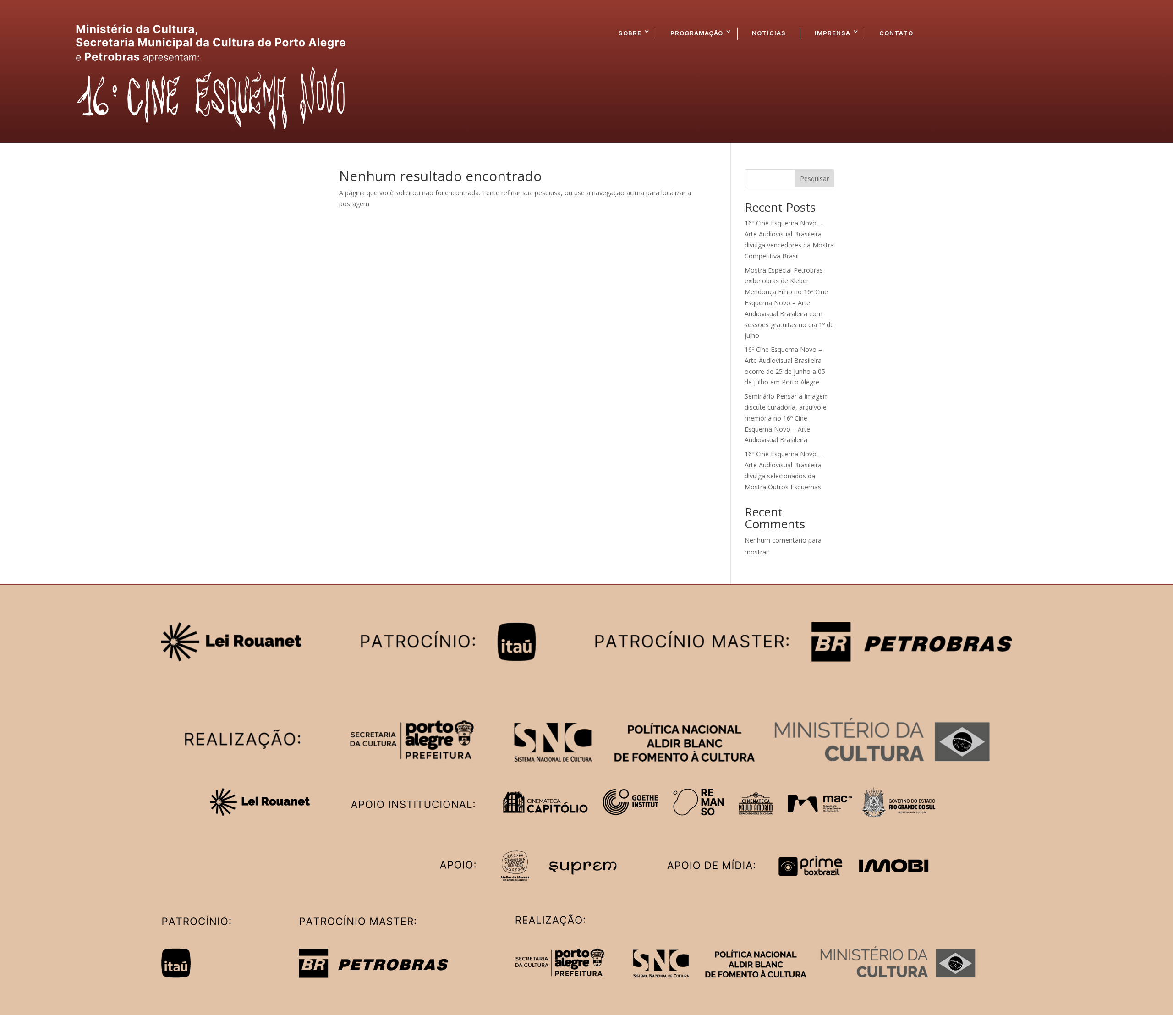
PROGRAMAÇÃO (696, 33)
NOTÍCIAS (769, 33)
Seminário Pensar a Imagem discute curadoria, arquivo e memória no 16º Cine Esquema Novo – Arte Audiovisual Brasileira (787, 418)
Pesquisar (814, 178)
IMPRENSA (832, 33)
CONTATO (896, 33)
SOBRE (630, 33)
